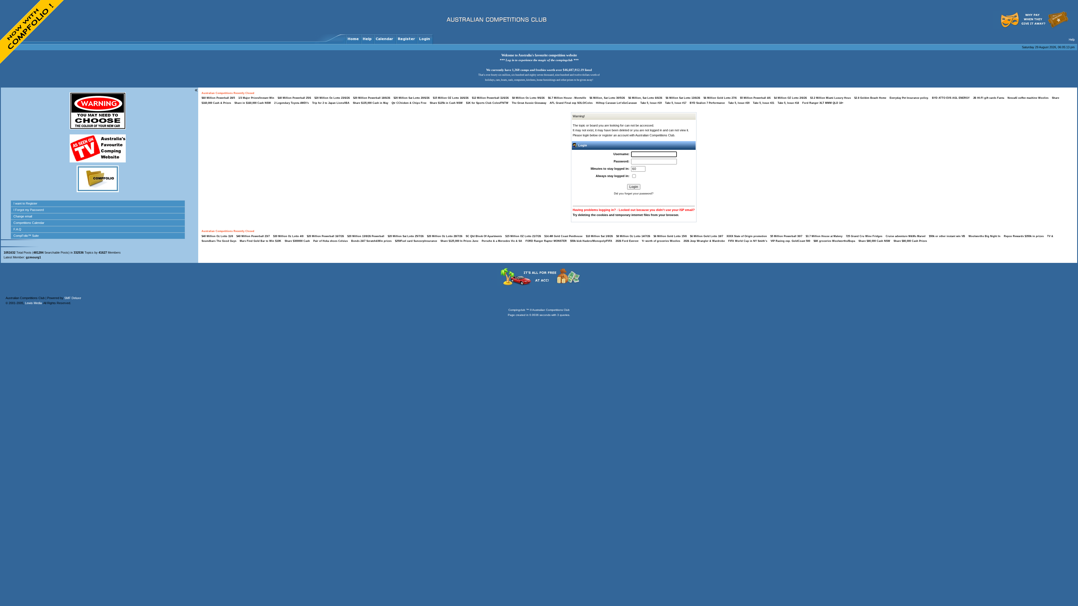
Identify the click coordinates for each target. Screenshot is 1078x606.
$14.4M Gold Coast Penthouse (563, 236)
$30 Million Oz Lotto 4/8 (288, 236)
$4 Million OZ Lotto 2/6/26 (790, 98)
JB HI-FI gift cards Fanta (989, 98)
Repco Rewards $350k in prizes (1024, 236)
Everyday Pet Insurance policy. (909, 98)
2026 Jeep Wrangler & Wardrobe (704, 241)
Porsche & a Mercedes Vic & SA (502, 241)
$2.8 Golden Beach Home (870, 98)
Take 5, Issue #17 (675, 103)
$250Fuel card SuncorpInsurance (416, 241)
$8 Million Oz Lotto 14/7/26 (633, 236)
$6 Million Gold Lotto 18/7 (706, 236)
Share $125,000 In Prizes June (459, 241)
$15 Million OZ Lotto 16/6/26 (451, 98)
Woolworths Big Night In (985, 236)
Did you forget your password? (634, 193)
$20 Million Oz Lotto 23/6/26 (332, 98)
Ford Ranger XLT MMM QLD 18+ (822, 103)
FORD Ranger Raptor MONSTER (546, 241)
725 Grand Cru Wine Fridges (864, 236)
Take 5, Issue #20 (739, 103)
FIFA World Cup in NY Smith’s (748, 241)
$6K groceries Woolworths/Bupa (835, 241)
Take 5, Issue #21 (763, 103)
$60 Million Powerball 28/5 (218, 98)
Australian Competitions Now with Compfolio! (32, 32)
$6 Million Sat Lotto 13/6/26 (683, 98)
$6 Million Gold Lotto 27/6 (720, 98)
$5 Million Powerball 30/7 (786, 236)
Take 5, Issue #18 (788, 103)
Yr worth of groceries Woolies (661, 241)
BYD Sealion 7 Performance (707, 103)
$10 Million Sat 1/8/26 (599, 236)
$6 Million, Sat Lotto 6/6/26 (645, 98)
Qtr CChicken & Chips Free (409, 103)
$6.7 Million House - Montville (567, 98)
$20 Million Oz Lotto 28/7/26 (444, 236)
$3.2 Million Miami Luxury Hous (830, 98)
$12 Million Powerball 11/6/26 (490, 98)
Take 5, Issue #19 (651, 103)
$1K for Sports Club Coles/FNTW (487, 103)
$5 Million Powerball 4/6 (755, 98)
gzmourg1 (33, 257)
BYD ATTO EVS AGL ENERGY (951, 98)
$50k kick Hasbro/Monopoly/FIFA (591, 241)
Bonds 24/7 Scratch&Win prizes (371, 241)
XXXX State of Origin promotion (747, 236)
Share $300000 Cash (297, 241)
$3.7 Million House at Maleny (824, 236)
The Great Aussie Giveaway (529, 103)
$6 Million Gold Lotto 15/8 (670, 236)
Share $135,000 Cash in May (370, 103)
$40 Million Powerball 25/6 (294, 98)
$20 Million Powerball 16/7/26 (325, 236)
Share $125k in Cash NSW (446, 103)
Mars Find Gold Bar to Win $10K (260, 241)
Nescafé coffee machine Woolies (1028, 98)
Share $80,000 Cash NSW (874, 241)
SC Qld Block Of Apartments (484, 236)
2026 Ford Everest (627, 241)
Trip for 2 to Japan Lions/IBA (331, 103)
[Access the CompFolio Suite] (98, 191)
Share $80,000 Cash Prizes (910, 241)
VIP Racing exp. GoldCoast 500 (790, 241)
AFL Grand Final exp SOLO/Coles (571, 103)
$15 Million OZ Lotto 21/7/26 (523, 236)
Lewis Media (33, 284)
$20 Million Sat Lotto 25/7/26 (406, 236)
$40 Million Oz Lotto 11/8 (217, 236)
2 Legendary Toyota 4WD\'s (291, 103)
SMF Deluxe (72, 279)
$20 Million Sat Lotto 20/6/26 (412, 98)
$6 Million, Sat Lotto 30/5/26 (607, 98)
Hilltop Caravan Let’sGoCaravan (616, 103)
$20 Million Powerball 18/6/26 (371, 98)
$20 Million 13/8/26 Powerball (365, 236)
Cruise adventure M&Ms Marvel (906, 236)
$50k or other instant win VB (947, 236)
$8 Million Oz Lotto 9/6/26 (528, 98)
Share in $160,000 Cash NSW (252, 103)
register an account (615, 135)
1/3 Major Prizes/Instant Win (256, 98)
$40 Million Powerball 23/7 (253, 236)
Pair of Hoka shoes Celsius (331, 241)
